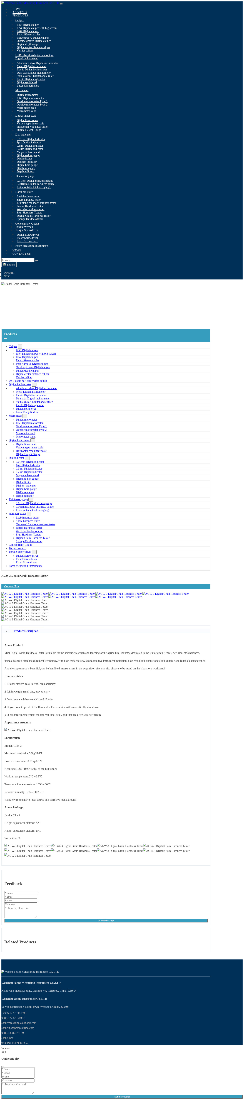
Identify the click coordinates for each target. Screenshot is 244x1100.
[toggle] (61, 3)
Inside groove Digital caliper (33, 37)
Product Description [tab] (26, 630)
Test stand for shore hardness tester (36, 202)
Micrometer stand (26, 110)
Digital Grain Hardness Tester (33, 215)
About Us (20, 12)
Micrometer (21, 90)
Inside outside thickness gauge (34, 187)
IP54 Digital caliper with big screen (37, 28)
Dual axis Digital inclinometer (34, 72)
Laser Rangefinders (28, 85)
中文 (7, 276)
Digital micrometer (27, 94)
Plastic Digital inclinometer (32, 69)
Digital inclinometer (26, 58)
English (10, 264)
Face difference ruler (28, 34)
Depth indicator (25, 171)
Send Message (106, 920)
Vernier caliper (25, 50)
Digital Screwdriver (28, 234)
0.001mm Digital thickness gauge (35, 183)
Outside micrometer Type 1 (32, 101)
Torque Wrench (24, 226)
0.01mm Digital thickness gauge (35, 180)
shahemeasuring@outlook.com (18, 1022)
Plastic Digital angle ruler (31, 79)
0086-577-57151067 (13, 1017)
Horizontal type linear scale (32, 126)
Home (17, 9)
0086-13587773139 (12, 1032)
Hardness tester (24, 191)
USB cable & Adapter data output (34, 55)
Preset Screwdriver (27, 237)
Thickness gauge (24, 176)
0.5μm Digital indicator (30, 145)
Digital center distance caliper (33, 47)
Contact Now (11, 586)
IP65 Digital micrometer (30, 98)
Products (20, 15)
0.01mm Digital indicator (31, 139)
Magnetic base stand (28, 152)
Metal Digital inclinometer (31, 66)
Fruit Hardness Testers (29, 212)
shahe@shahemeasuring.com (17, 1027)
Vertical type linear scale (30, 123)
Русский (9, 272)
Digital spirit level (27, 82)
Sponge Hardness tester (30, 218)
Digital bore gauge (27, 164)
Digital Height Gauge (29, 129)
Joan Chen (7, 1037)
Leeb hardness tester (28, 196)
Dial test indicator (27, 161)
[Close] (2, 1066)
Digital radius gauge (28, 155)
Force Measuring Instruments (31, 245)
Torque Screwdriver (26, 230)
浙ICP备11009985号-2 (14, 1043)
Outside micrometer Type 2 (32, 104)
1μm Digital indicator (29, 142)
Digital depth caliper (28, 44)
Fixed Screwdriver (27, 241)
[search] (36, 260)
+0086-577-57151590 (13, 1012)
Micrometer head (26, 107)
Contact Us (22, 253)
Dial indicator (23, 134)
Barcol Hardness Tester (30, 206)
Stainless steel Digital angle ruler (35, 75)
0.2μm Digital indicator (30, 148)
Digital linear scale (25, 115)
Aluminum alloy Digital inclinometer (37, 63)
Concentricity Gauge (27, 223)
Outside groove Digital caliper (34, 40)
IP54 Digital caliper (28, 24)
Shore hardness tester (29, 199)
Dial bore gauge (26, 168)
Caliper (19, 20)
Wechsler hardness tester (30, 209)
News (17, 250)
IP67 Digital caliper (28, 31)
